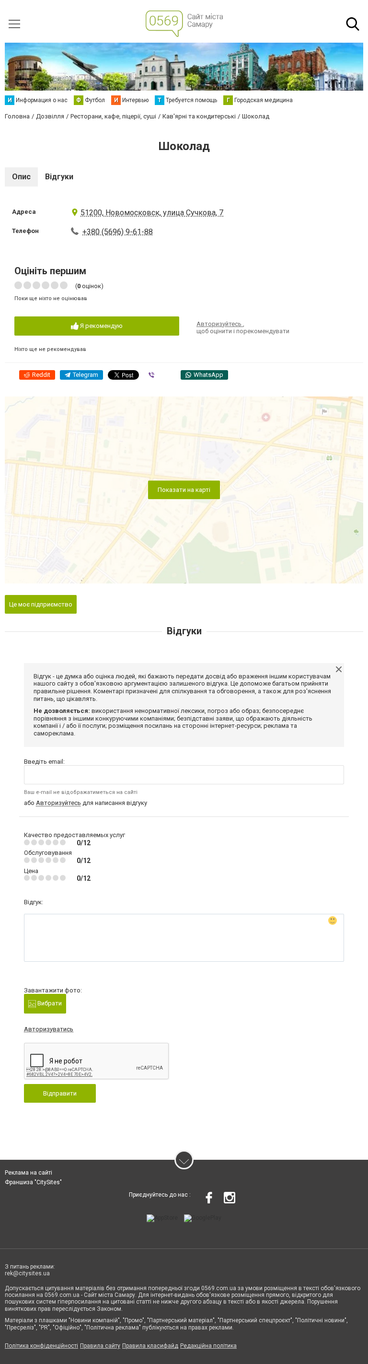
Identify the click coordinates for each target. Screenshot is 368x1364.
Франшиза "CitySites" (33, 1182)
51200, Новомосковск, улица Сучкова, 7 (151, 212)
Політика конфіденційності (41, 1345)
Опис (21, 176)
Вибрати (49, 1003)
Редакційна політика (208, 1345)
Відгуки (59, 176)
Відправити (60, 1093)
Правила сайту (100, 1345)
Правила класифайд (150, 1345)
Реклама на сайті (28, 1172)
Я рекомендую (101, 325)
